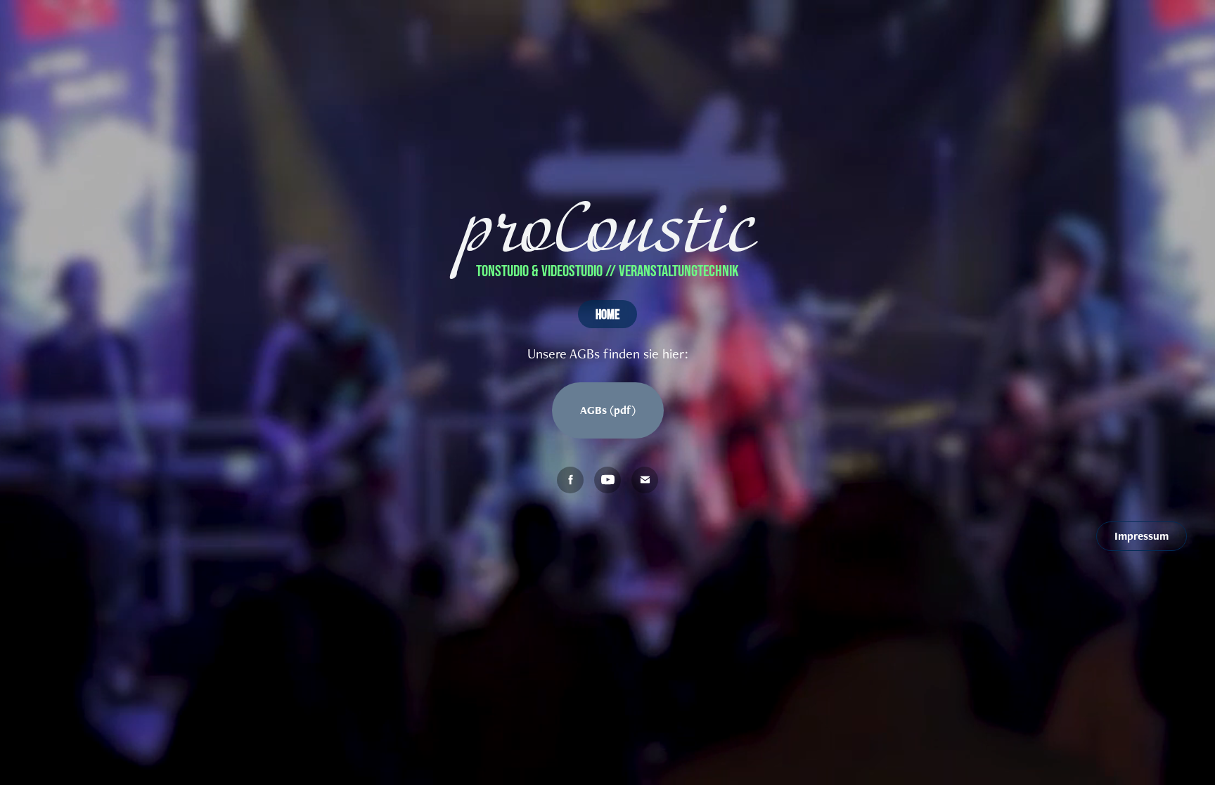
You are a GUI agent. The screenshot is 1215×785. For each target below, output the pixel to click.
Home (607, 314)
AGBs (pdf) (608, 410)
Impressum (1141, 535)
